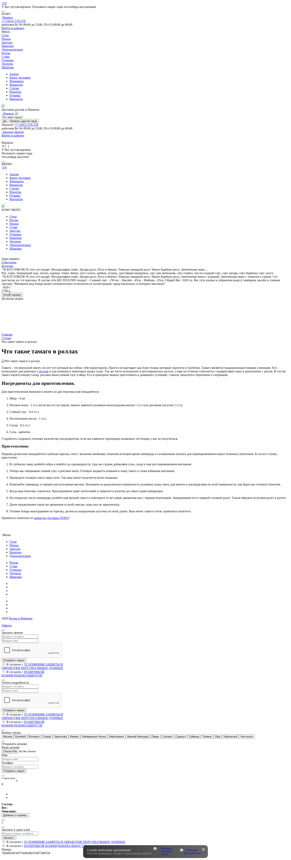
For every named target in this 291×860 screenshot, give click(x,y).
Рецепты (15, 91)
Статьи (14, 88)
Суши (13, 227)
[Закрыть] (3, 11)
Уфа (217, 736)
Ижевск (7, 17)
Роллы (14, 220)
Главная (15, 583)
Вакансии (16, 84)
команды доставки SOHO (51, 518)
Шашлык (16, 248)
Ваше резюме (11, 747)
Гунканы (15, 234)
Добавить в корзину (15, 815)
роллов (43, 371)
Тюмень (207, 736)
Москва (7, 736)
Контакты (16, 99)
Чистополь (246, 736)
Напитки (16, 238)
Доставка (16, 608)
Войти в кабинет (13, 28)
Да (4, 121)
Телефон (7, 763)
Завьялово (60, 736)
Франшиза (17, 81)
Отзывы (15, 95)
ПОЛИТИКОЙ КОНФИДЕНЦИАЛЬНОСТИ (23, 673)
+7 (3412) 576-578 (13, 21)
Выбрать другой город (23, 121)
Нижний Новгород (137, 736)
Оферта (7, 625)
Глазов (47, 736)
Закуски (15, 230)
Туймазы (194, 736)
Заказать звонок (13, 132)
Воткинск (34, 736)
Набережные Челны (94, 736)
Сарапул (181, 736)
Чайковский (230, 736)
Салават (167, 736)
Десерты (15, 241)
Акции (14, 74)
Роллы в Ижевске (20, 618)
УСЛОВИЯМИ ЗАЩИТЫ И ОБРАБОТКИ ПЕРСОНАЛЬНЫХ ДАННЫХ (32, 666)
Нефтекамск (116, 736)
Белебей (20, 736)
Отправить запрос (14, 660)
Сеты (13, 216)
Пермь (155, 736)
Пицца (14, 223)
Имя (4, 755)
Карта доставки (20, 77)
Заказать (9, 837)
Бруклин (7, 266)
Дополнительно (20, 245)
